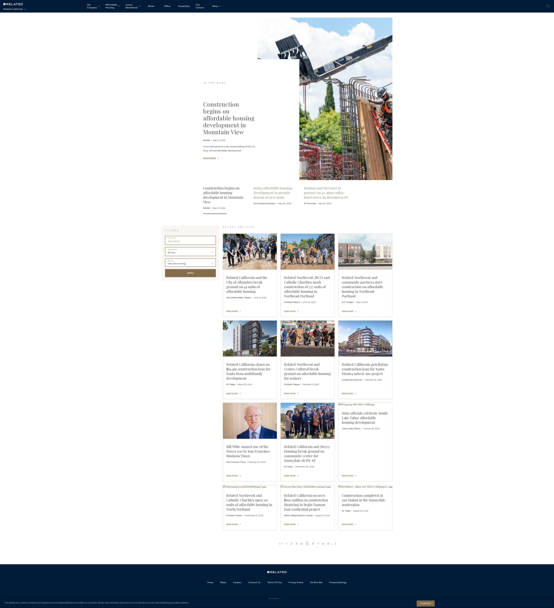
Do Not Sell (316, 582)
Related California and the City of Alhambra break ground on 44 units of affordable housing (246, 284)
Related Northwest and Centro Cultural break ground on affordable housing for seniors (307, 371)
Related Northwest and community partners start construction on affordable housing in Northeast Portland (362, 286)
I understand (425, 603)
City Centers (199, 6)
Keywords (171, 238)
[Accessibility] (277, 589)
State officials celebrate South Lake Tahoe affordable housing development (365, 418)
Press (210, 582)
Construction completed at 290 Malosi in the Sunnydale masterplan (363, 500)
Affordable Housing (111, 6)
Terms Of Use (274, 582)
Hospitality (184, 6)
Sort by (170, 261)
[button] (548, 6)
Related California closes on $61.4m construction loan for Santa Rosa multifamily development (248, 371)
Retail (151, 6)
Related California (13, 9)
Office (167, 6)
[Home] (13, 4)
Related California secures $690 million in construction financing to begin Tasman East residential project (306, 502)
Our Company (92, 6)
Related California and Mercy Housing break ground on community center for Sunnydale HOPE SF (307, 453)
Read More (209, 158)
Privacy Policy (296, 582)
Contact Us (254, 582)
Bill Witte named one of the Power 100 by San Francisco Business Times (248, 451)
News (215, 6)
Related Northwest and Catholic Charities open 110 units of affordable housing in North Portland (249, 502)
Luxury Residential (131, 6)
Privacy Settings (338, 582)
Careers (237, 582)
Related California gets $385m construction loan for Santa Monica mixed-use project (365, 369)
